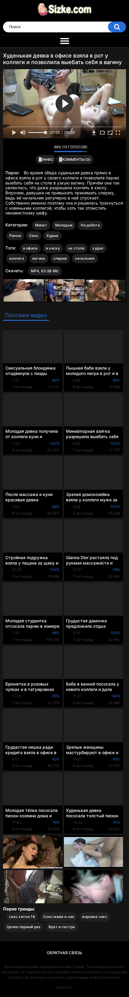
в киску (53, 248)
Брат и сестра (62, 927)
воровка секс (94, 916)
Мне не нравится (48, 149)
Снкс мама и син (58, 916)
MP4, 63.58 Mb (45, 271)
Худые (52, 235)
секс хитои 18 (22, 916)
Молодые (64, 225)
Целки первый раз (23, 927)
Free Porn (64, 987)
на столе (76, 248)
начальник (85, 258)
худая (98, 248)
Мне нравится (40, 149)
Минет (41, 225)
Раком (15, 235)
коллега (16, 258)
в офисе (30, 248)
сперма (60, 258)
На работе (90, 225)
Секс (33, 235)
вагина (38, 258)
